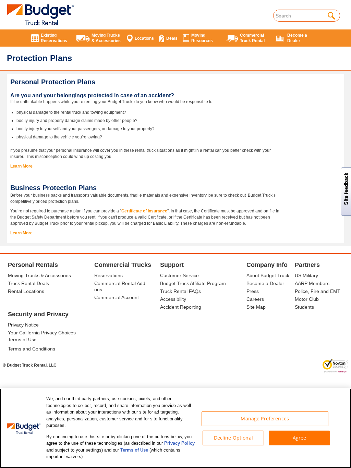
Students (304, 307)
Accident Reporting (180, 307)
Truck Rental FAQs (180, 291)
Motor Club (307, 299)
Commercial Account (116, 297)
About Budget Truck (267, 275)
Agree (299, 437)
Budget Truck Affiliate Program (193, 283)
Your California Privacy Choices (42, 332)
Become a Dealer (265, 283)
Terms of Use (134, 450)
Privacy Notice (23, 325)
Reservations (108, 275)
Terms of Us (21, 339)
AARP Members (312, 283)
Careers (255, 299)
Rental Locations (26, 291)
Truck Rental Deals (28, 283)
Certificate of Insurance (144, 211)
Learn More (21, 166)
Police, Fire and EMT (317, 291)
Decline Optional (233, 437)
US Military (306, 275)
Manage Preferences (265, 418)
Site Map (256, 307)
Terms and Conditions (31, 349)
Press (252, 291)
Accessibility (173, 299)
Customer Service (179, 275)
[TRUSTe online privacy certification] (335, 365)
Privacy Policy (179, 443)
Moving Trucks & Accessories (39, 275)
